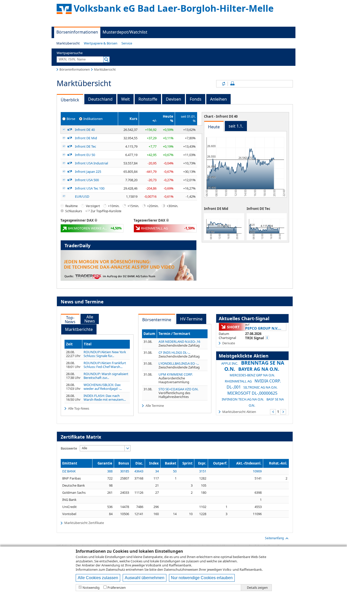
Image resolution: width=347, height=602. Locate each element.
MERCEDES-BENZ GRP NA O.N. (252, 375)
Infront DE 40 (85, 129)
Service (126, 43)
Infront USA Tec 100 (89, 188)
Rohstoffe (147, 99)
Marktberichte (79, 329)
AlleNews (89, 319)
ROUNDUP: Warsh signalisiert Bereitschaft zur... (106, 376)
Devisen (173, 99)
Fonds (195, 99)
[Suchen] (106, 59)
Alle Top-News (78, 408)
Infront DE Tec (85, 146)
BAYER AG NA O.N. (258, 369)
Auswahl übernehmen (144, 578)
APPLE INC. (229, 363)
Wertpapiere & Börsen (100, 43)
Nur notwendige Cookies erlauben (202, 578)
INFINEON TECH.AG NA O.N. (243, 399)
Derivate (228, 343)
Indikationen (93, 118)
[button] (68, 43)
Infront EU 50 (85, 154)
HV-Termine (191, 319)
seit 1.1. (236, 126)
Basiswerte (69, 448)
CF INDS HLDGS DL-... (174, 352)
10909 (257, 471)
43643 (138, 471)
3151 (202, 471)
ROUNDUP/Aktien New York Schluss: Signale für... (105, 354)
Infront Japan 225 (88, 171)
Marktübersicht (68, 43)
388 (110, 471)
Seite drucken (232, 84)
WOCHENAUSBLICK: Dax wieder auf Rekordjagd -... (103, 387)
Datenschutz (115, 569)
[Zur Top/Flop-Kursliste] (70, 129)
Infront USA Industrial (91, 163)
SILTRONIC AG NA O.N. (260, 387)
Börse (71, 118)
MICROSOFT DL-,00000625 (252, 393)
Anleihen (218, 99)
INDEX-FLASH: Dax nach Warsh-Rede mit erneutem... (105, 398)
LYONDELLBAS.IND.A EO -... (179, 363)
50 (175, 471)
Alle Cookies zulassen (98, 578)
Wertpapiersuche (70, 53)
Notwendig (91, 587)
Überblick (70, 100)
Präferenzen (116, 587)
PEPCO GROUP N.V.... (263, 328)
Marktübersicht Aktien (239, 411)
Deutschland (100, 99)
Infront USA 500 (87, 180)
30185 (124, 471)
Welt (125, 99)
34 (157, 471)
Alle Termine (155, 406)
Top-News (70, 320)
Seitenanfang (274, 538)
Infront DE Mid (86, 138)
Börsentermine (156, 319)
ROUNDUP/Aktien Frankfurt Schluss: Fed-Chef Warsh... (105, 365)
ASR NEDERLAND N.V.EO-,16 (179, 341)
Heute (214, 127)
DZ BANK (69, 471)
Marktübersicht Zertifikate (84, 523)
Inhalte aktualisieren (223, 84)
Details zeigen (257, 587)
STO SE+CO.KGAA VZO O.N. (178, 389)
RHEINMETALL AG (238, 381)
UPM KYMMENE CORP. (176, 374)
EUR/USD (82, 196)
